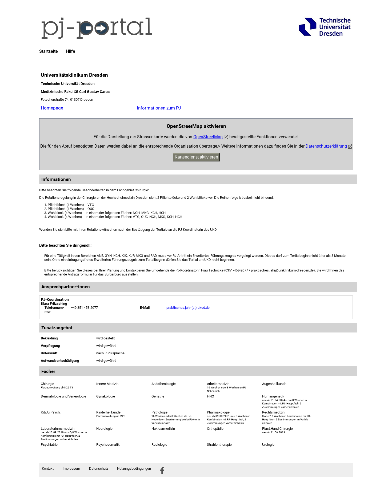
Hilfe (70, 51)
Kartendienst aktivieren (196, 157)
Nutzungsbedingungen (134, 468)
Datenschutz (98, 468)
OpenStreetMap (208, 136)
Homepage (52, 108)
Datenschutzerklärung (326, 146)
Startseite (48, 51)
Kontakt (48, 468)
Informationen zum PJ (159, 108)
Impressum (71, 468)
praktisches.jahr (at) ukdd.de (188, 308)
